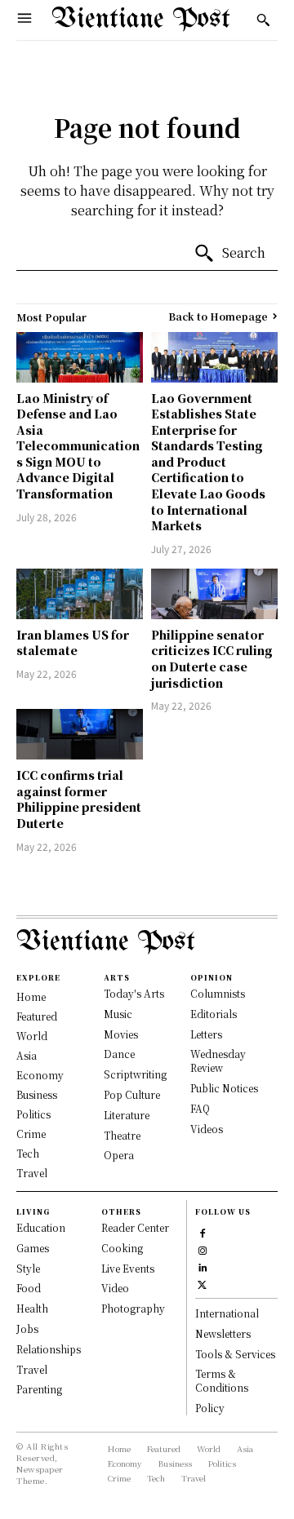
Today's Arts (134, 993)
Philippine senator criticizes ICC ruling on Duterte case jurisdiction (212, 659)
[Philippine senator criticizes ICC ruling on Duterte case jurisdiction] (214, 594)
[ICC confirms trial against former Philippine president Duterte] (79, 734)
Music (118, 1014)
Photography (133, 1308)
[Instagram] (202, 1249)
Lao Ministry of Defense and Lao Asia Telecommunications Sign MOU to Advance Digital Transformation (78, 446)
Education (40, 1227)
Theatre (122, 1135)
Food (28, 1288)
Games (32, 1248)
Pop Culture (132, 1094)
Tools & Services (235, 1354)
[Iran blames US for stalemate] (79, 594)
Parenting (39, 1389)
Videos (206, 1129)
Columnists (217, 993)
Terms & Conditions (221, 1380)
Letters (206, 1034)
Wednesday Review (218, 1060)
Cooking (122, 1248)
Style (28, 1268)
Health (32, 1308)
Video (115, 1288)
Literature (126, 1115)
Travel (31, 1369)
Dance (119, 1054)
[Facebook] (202, 1231)
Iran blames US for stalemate (72, 643)
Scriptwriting (135, 1074)
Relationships (48, 1349)
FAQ (200, 1108)
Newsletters (223, 1333)
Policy (210, 1408)
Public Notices (224, 1088)
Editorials (213, 1014)
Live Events (127, 1268)
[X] (202, 1283)
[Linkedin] (202, 1266)
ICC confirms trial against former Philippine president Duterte (78, 799)
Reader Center (135, 1227)
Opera (119, 1155)
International (227, 1313)
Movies (121, 1034)
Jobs (27, 1328)
